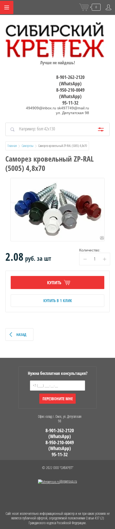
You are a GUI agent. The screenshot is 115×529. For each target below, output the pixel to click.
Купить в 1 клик (57, 300)
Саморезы (27, 145)
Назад (21, 334)
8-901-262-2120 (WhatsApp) (70, 80)
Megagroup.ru (68, 481)
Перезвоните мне (58, 398)
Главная (12, 145)
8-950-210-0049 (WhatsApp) (70, 93)
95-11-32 (70, 102)
